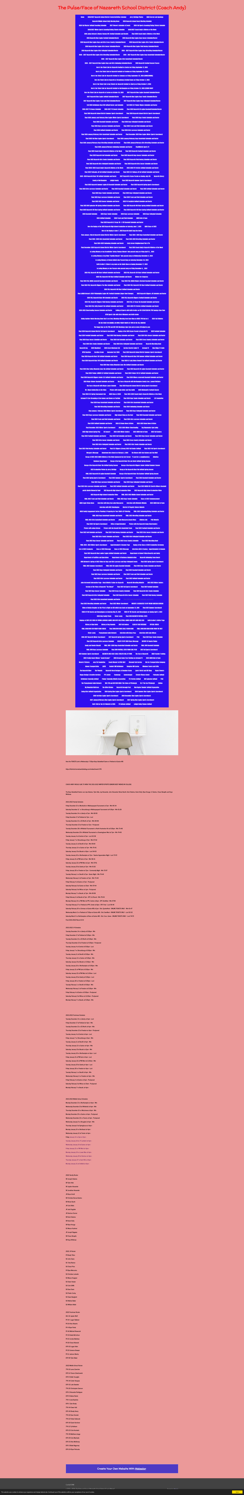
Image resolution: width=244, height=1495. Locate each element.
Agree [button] (237, 1492)
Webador (140, 1468)
